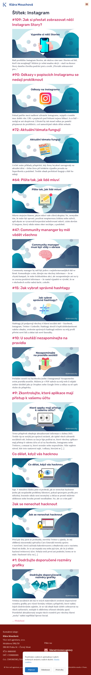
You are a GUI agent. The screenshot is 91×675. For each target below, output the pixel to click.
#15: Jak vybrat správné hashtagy (41, 288)
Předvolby (59, 670)
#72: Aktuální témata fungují (36, 130)
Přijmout (31, 670)
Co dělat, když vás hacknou (35, 454)
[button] (87, 4)
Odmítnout (45, 670)
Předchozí (18, 620)
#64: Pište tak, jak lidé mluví (35, 180)
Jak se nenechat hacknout (34, 504)
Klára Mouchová (21, 4)
